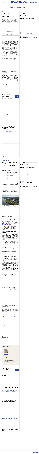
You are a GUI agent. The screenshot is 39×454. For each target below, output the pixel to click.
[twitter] (10, 34)
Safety (24, 7)
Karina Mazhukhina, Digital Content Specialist (10, 172)
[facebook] (7, 34)
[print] (18, 34)
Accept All (35, 452)
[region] (19, 452)
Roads (15, 7)
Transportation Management (6, 160)
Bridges (11, 7)
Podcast (27, 7)
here (27, 5)
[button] (2, 2)
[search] (3, 2)
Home (2, 11)
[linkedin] (8, 34)
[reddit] (11, 34)
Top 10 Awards (19, 7)
